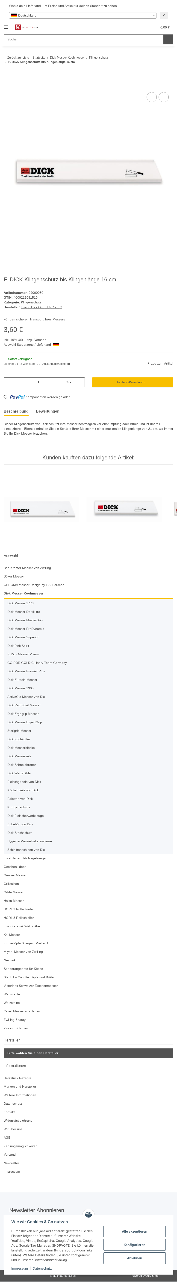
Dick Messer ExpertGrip (24, 722)
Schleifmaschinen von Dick (26, 850)
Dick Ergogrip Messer (23, 714)
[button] (136, 27)
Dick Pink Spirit (18, 646)
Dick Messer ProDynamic (25, 629)
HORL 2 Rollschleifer (19, 909)
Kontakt (9, 1112)
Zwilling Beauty (15, 1020)
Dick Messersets (19, 756)
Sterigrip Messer (19, 731)
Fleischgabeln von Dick (24, 782)
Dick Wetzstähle (19, 773)
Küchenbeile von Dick (23, 790)
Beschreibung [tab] (16, 411)
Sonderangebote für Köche (23, 969)
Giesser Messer (15, 875)
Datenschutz (42, 1268)
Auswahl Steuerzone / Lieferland (28, 344)
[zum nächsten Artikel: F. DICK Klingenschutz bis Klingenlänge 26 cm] (168, 71)
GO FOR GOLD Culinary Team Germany (37, 663)
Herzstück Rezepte (17, 1078)
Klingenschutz (31, 302)
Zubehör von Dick (20, 824)
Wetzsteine (12, 1003)
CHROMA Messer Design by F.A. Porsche (34, 585)
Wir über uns (13, 1129)
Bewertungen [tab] (47, 411)
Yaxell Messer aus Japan (22, 1011)
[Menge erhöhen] (80, 382)
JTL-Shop (152, 1275)
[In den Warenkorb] (7, 85)
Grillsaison (11, 884)
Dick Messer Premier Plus (26, 671)
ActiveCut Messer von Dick (26, 697)
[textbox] (82, 15)
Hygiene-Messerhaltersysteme (29, 841)
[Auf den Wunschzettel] (164, 97)
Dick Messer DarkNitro (23, 612)
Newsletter (11, 1163)
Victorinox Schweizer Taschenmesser (31, 986)
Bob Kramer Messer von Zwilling (27, 568)
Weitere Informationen (20, 1095)
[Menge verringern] (9, 382)
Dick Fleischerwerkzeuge (25, 816)
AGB (7, 1137)
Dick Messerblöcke (21, 748)
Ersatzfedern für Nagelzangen (25, 858)
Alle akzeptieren (134, 1231)
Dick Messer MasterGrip (25, 620)
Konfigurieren (134, 1245)
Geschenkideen (15, 867)
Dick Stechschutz (19, 833)
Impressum (19, 1268)
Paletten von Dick (20, 799)
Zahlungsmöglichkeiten (20, 1146)
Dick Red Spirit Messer (24, 705)
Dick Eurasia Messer (22, 680)
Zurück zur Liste (18, 57)
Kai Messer (12, 935)
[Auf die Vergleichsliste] (152, 97)
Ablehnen (134, 1258)
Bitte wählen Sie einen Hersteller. (33, 1053)
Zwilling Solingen (16, 1028)
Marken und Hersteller (20, 1086)
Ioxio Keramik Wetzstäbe (22, 926)
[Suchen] (168, 39)
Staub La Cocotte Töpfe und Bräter (29, 977)
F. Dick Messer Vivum (23, 654)
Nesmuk (10, 960)
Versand (40, 340)
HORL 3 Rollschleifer (19, 918)
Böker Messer (14, 576)
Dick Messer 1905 (20, 688)
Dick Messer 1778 (20, 603)
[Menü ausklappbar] (6, 25)
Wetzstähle (12, 994)
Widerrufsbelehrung (18, 1120)
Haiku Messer (14, 901)
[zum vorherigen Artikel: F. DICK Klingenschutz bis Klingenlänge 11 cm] (158, 71)
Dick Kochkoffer (18, 739)
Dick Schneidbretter (21, 765)
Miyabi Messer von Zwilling (23, 952)
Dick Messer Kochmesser (23, 593)
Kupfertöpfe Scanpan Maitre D (26, 943)
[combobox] (82, 15)
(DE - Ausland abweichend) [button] (52, 363)
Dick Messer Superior (23, 637)
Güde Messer (14, 892)
